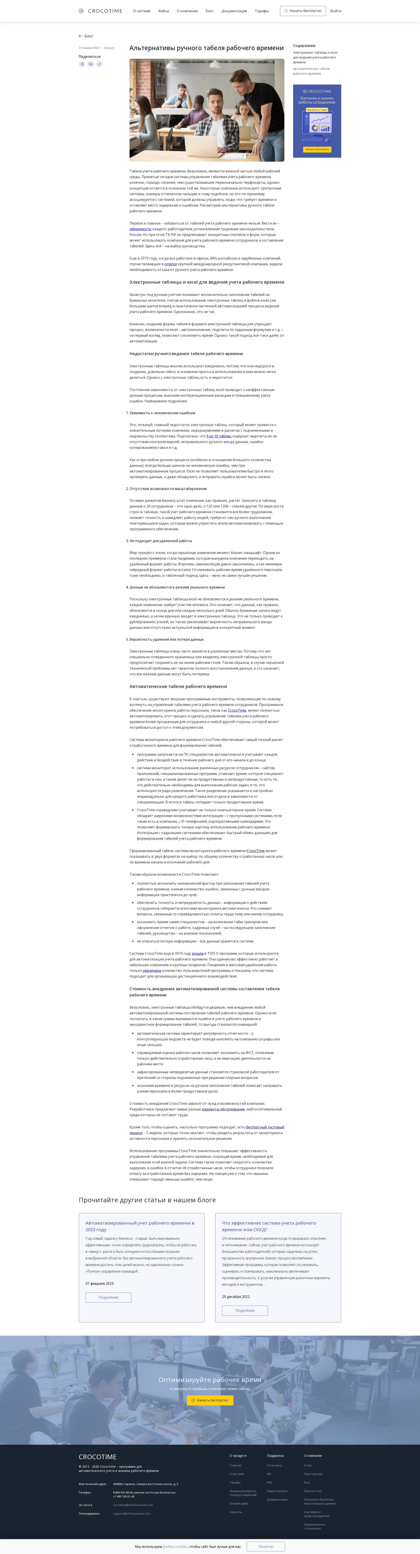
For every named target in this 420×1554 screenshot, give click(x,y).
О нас (308, 1465)
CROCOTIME (98, 1456)
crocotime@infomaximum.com (133, 1505)
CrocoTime (237, 710)
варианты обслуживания (223, 1109)
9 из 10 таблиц (218, 436)
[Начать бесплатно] (317, 122)
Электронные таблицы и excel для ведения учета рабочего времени (315, 57)
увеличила (152, 970)
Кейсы (163, 11)
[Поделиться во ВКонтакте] (91, 64)
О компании (187, 11)
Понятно (265, 1546)
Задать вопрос (277, 1491)
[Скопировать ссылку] (99, 64)
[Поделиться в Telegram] (82, 64)
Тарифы (262, 11)
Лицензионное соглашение (314, 1526)
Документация (234, 11)
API (269, 1474)
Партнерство (313, 1474)
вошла (197, 953)
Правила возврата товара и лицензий (243, 1493)
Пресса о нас (313, 1491)
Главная (235, 1465)
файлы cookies (175, 1546)
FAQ (269, 1482)
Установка (274, 1465)
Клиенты (236, 1512)
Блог (210, 11)
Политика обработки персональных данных (320, 1501)
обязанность (140, 228)
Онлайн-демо (239, 1503)
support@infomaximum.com (131, 1513)
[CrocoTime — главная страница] (100, 11)
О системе (141, 11)
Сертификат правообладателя (316, 1514)
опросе (171, 264)
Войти (335, 11)
